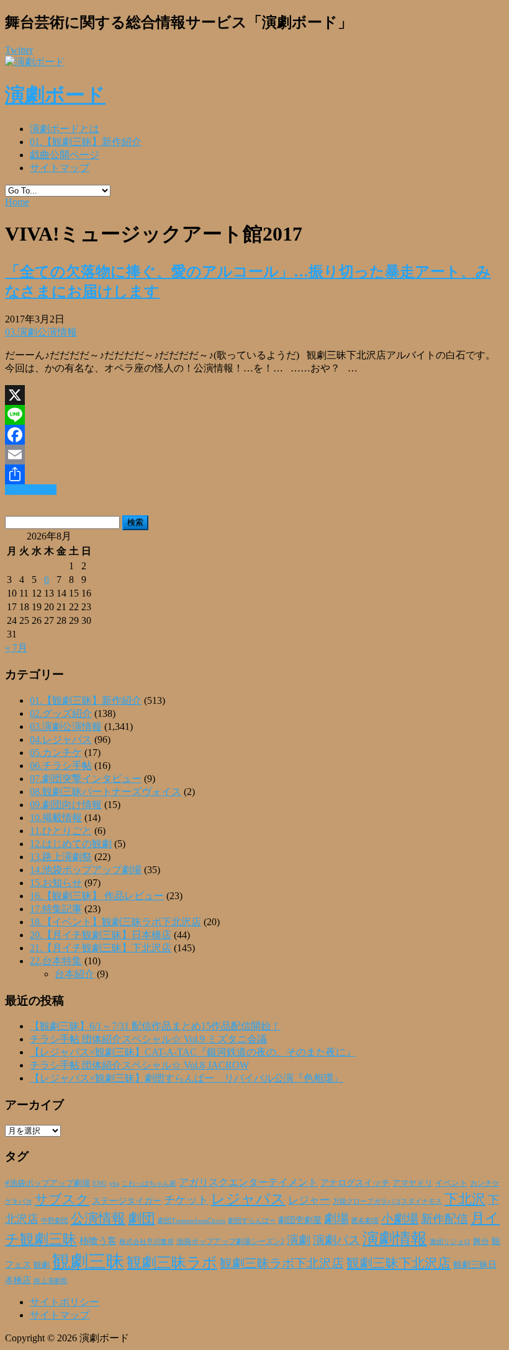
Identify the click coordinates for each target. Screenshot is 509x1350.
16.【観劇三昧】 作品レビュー (97, 895)
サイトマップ (59, 167)
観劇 (42, 1264)
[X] (254, 395)
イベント (451, 1183)
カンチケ (485, 1183)
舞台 (481, 1241)
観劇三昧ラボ (172, 1263)
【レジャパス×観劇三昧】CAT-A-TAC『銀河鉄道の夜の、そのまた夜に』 (193, 1052)
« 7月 (16, 647)
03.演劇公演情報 (41, 332)
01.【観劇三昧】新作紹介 (86, 141)
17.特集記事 (56, 909)
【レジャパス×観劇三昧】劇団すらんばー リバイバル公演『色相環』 (186, 1078)
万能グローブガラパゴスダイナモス (387, 1201)
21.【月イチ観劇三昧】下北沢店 (100, 948)
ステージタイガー (126, 1201)
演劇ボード (55, 95)
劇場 (336, 1218)
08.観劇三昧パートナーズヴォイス (105, 791)
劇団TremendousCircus (191, 1220)
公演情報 (98, 1218)
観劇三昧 (88, 1261)
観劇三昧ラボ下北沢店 (282, 1263)
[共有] (254, 474)
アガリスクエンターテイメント (248, 1182)
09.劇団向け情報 (66, 804)
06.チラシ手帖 (61, 765)
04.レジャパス (61, 739)
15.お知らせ (56, 882)
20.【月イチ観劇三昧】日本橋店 (100, 935)
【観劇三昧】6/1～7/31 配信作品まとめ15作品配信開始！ (155, 1026)
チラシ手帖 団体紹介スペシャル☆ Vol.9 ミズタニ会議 (148, 1039)
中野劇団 (54, 1220)
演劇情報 (395, 1239)
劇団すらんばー (252, 1220)
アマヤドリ (412, 1183)
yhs (114, 1183)
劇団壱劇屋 (300, 1220)
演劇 (298, 1239)
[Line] (254, 415)
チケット (186, 1200)
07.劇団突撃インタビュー (86, 778)
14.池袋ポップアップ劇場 (86, 869)
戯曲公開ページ (64, 154)
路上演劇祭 (51, 1280)
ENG (99, 1183)
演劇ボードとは (64, 128)
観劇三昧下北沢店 (398, 1263)
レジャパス (248, 1199)
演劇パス (336, 1239)
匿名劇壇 (365, 1220)
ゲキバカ (18, 1201)
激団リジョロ (450, 1241)
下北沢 (464, 1199)
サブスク (62, 1199)
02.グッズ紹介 (61, 713)
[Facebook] (254, 435)
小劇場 (399, 1218)
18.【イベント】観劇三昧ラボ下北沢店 (115, 922)
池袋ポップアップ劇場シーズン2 (230, 1241)
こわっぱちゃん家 (149, 1183)
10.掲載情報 (56, 817)
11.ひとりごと (61, 830)
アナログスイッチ (355, 1183)
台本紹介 (74, 974)
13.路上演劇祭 (61, 856)
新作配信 (444, 1218)
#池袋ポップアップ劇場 (47, 1183)
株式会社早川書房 (146, 1241)
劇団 (141, 1218)
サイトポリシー (64, 1302)
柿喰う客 (98, 1241)
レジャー (309, 1200)
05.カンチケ (56, 752)
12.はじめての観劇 (71, 843)
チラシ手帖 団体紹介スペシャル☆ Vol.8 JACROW (139, 1065)
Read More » (30, 489)
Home (17, 202)
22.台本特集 (56, 961)
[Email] (254, 454)
